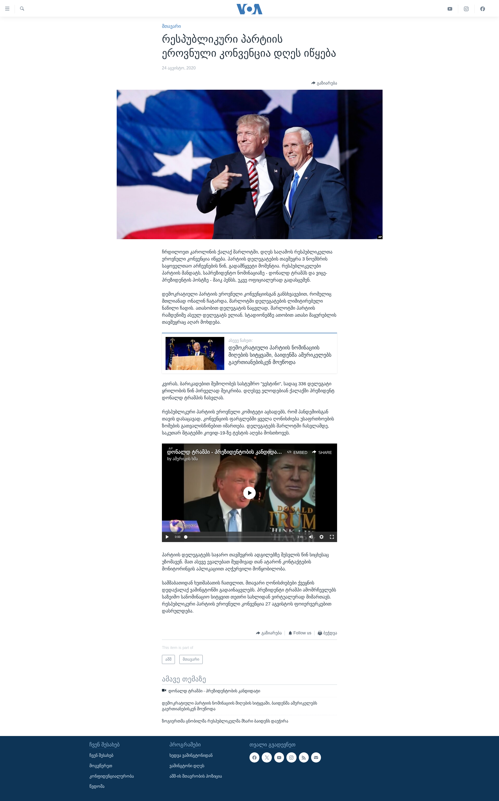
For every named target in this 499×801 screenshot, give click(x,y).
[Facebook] (483, 9)
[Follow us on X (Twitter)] (267, 757)
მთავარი (171, 26)
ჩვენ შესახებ (101, 755)
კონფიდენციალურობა (111, 776)
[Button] (324, 83)
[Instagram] (466, 9)
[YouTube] (450, 9)
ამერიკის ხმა (185, 459)
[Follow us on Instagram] (291, 757)
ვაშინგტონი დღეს (186, 766)
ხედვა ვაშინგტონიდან (191, 755)
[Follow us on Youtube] (279, 757)
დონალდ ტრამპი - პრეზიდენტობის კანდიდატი (225, 452)
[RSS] (304, 757)
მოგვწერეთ (100, 766)
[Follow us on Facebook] (254, 757)
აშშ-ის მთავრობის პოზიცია (195, 776)
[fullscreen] (332, 537)
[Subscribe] (316, 757)
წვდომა (96, 786)
